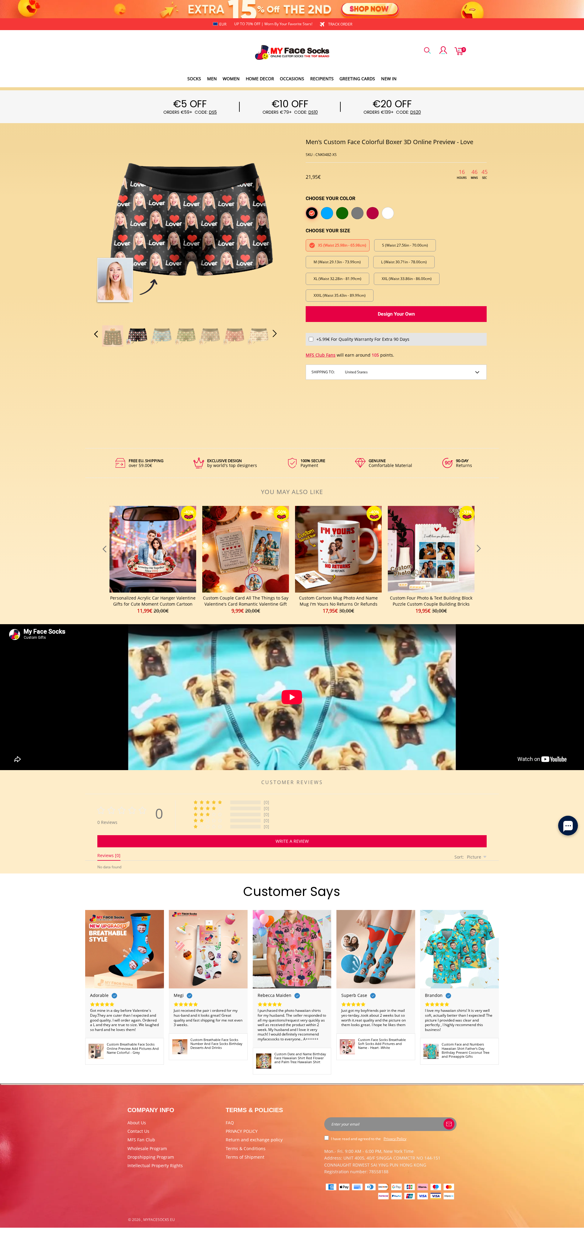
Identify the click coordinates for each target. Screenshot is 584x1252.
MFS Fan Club (141, 1140)
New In (389, 78)
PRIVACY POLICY (242, 1131)
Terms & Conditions (246, 1148)
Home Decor (260, 78)
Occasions (292, 78)
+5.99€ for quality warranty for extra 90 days (362, 339)
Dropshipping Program (150, 1157)
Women (231, 78)
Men (212, 78)
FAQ (230, 1123)
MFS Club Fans (320, 355)
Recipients (322, 78)
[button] (108, 228)
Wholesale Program (147, 1148)
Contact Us (138, 1131)
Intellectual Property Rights (155, 1165)
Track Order (340, 24)
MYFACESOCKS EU (159, 1219)
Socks (194, 78)
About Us (136, 1123)
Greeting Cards (357, 78)
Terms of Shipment (245, 1157)
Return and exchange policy (254, 1140)
